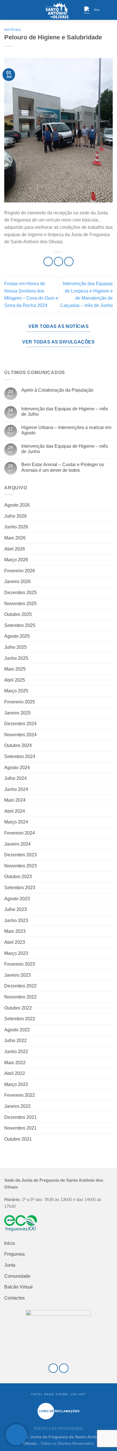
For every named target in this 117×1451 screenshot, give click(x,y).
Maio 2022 (15, 1062)
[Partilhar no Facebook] (58, 261)
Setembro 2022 (19, 1018)
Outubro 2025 (18, 614)
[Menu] (7, 10)
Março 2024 (16, 822)
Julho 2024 (15, 778)
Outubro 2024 (18, 745)
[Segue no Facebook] (53, 1368)
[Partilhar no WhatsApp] (48, 261)
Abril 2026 (14, 549)
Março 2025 (16, 690)
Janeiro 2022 (17, 1106)
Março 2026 (16, 559)
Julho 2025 (15, 647)
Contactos (14, 1298)
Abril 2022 (14, 1073)
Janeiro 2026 (17, 581)
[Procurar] (110, 9)
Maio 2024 (15, 800)
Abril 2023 (14, 942)
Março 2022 (16, 1084)
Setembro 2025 (19, 625)
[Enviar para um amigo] (69, 261)
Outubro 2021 (18, 1139)
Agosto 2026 (17, 505)
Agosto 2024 (17, 767)
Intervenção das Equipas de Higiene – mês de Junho (64, 449)
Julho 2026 (15, 516)
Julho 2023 (15, 909)
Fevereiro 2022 (19, 1095)
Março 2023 (16, 953)
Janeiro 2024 (17, 844)
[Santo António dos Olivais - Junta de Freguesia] (57, 10)
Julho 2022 (15, 1040)
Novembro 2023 (20, 865)
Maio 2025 (15, 669)
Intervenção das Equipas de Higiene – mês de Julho (64, 411)
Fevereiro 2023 (19, 964)
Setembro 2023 (19, 887)
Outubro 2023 (18, 876)
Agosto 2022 (17, 1029)
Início (9, 1243)
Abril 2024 (14, 811)
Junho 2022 (16, 1051)
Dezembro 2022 (20, 985)
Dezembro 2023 (20, 854)
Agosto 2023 (17, 898)
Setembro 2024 (19, 756)
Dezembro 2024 (20, 723)
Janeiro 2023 (17, 975)
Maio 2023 (15, 931)
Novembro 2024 (20, 734)
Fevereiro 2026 (19, 570)
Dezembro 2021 (20, 1117)
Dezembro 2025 (20, 592)
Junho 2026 (16, 526)
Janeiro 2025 (17, 712)
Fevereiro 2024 (19, 833)
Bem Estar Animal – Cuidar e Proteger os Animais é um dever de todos (62, 467)
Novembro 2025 (20, 603)
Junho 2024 (16, 789)
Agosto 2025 (17, 636)
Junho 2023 (16, 920)
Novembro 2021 (20, 1128)
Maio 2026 (15, 537)
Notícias (12, 29)
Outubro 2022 (18, 1008)
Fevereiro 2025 (19, 701)
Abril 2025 (14, 680)
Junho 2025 (16, 658)
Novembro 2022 (20, 997)
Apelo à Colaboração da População (57, 390)
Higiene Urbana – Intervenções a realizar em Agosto (66, 430)
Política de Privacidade (58, 1429)
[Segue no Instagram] (63, 1368)
